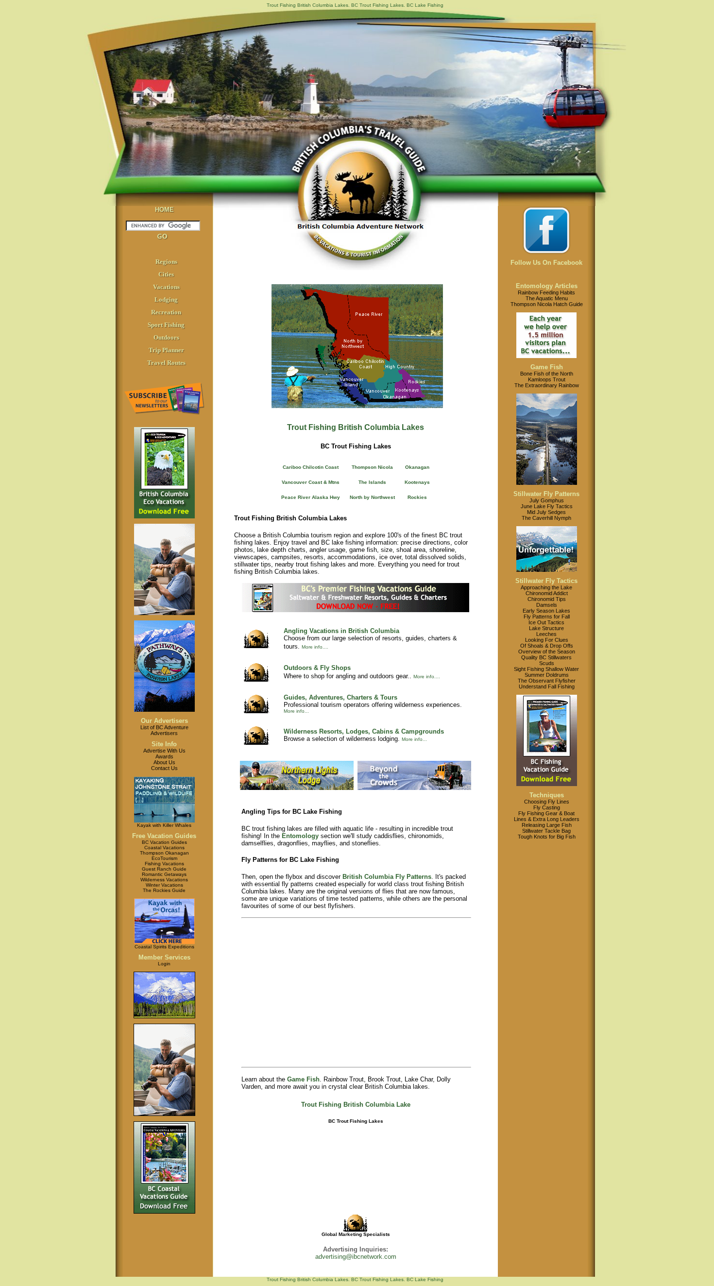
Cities (166, 274)
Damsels (546, 605)
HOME (164, 209)
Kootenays (417, 482)
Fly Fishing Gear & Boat (546, 813)
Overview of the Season (546, 651)
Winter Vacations (164, 885)
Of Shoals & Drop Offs (546, 646)
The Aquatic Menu (547, 298)
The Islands (372, 482)
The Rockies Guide (164, 890)
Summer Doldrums (547, 675)
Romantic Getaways (164, 874)
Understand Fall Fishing (547, 686)
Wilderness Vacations (164, 879)
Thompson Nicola (372, 467)
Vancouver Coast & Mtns (311, 482)
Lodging (166, 299)
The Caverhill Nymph (546, 518)
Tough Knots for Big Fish (547, 837)
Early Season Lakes (546, 611)
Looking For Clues (546, 640)
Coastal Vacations (164, 847)
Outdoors (166, 337)
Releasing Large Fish (547, 825)
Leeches (546, 634)
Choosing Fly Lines (546, 802)
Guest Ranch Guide (164, 869)
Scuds (546, 663)
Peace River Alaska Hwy (310, 497)
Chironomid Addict (547, 593)
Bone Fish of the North (546, 374)
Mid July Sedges (546, 512)
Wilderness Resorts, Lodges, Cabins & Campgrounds (364, 731)
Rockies (417, 497)
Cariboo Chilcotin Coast (311, 467)
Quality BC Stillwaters (546, 657)
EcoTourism (164, 858)
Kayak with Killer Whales (164, 825)
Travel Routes (166, 362)
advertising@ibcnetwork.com (355, 1256)
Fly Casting (546, 807)
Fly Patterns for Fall (547, 616)
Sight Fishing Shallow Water (546, 669)
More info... (296, 711)
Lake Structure (546, 628)
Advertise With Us (164, 751)
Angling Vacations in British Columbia (341, 630)
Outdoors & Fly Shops (317, 667)
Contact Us (164, 768)
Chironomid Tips (546, 599)
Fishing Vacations (164, 863)
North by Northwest (372, 497)
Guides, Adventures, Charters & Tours (340, 697)
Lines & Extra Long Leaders (546, 819)
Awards (164, 756)
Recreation (166, 312)
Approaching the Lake (546, 587)
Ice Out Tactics (546, 622)
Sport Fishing (166, 324)
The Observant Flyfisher (547, 681)
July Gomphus (546, 500)
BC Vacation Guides (164, 842)
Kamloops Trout (546, 379)
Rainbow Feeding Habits (546, 292)
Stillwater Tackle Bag (546, 831)
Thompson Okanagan (164, 853)
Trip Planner (166, 350)
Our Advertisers (164, 720)
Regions (166, 261)
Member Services (164, 957)
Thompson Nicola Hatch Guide (546, 304)
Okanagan (417, 467)
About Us (164, 762)
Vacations (166, 287)
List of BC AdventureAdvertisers (164, 730)
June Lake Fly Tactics (547, 506)
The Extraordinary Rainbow (546, 385)
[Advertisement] (355, 992)
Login (164, 963)
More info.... (315, 647)
